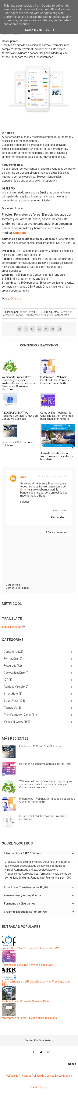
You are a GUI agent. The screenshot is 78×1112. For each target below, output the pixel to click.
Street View (11, 700)
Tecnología (10, 707)
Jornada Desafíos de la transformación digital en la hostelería (56, 456)
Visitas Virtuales (13, 721)
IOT (6, 679)
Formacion (66, 311)
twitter (41, 1052)
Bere (23, 476)
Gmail (23, 489)
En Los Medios (63, 1075)
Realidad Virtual (13, 686)
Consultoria (11, 651)
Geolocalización (13, 672)
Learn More (33, 29)
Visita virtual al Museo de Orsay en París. (26, 1001)
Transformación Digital (37, 315)
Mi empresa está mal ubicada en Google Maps (29, 1017)
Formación (8, 315)
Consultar (16, 298)
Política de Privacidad (18, 1075)
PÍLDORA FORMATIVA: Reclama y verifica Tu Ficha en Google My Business (20, 415)
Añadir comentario (57, 532)
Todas (19, 315)
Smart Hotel (11, 693)
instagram (49, 1052)
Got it (49, 29)
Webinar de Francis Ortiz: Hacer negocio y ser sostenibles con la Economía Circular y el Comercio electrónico (19, 383)
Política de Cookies (43, 1075)
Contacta (19, 233)
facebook (33, 1052)
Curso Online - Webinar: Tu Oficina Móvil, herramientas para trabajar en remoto (56, 415)
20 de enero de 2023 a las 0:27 (53, 476)
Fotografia (10, 665)
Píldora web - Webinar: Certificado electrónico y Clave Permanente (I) (54, 380)
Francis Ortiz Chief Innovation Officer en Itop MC (30, 948)
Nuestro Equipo (39, 1087)
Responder (59, 510)
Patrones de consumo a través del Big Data (27, 964)
